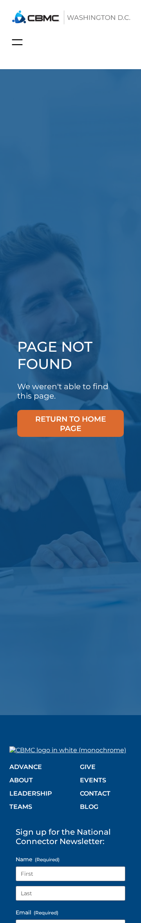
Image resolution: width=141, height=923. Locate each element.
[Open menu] (17, 42)
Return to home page (70, 423)
